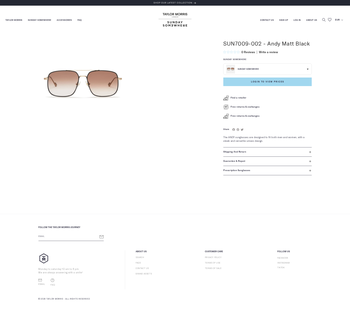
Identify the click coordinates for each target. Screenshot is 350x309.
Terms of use (213, 263)
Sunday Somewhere (39, 20)
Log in (297, 20)
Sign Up (283, 20)
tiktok (281, 268)
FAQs (138, 263)
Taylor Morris (13, 20)
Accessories (64, 20)
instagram (283, 263)
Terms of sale (213, 268)
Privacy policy (213, 257)
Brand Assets (144, 274)
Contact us (267, 20)
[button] (324, 20)
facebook (282, 258)
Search (140, 257)
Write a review (268, 52)
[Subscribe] (101, 237)
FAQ (79, 20)
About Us (311, 20)
